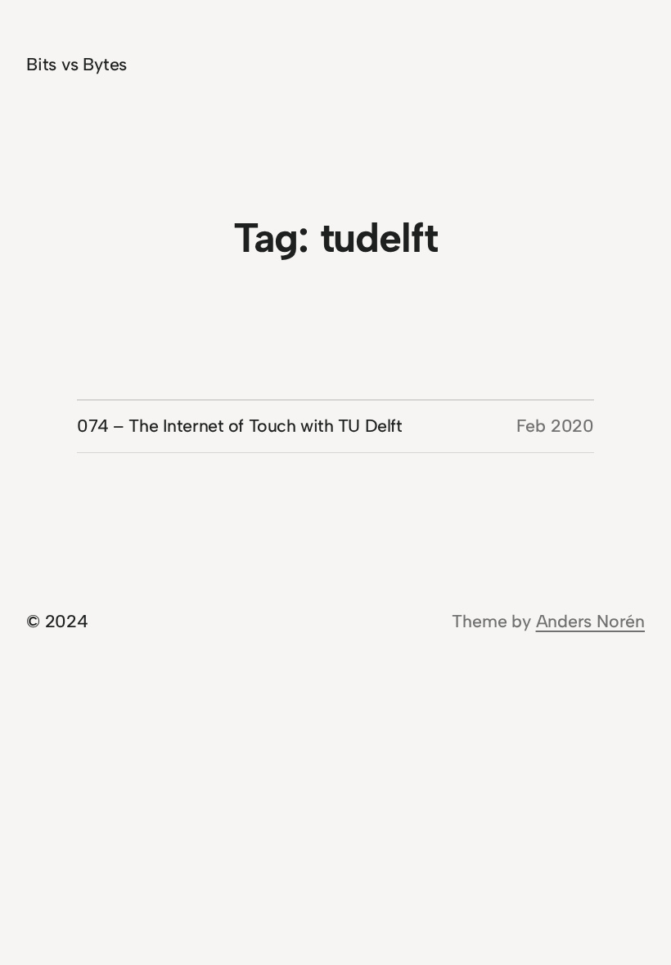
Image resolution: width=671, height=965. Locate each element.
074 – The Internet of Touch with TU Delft (240, 425)
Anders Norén (590, 621)
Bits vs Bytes (76, 64)
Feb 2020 (555, 425)
